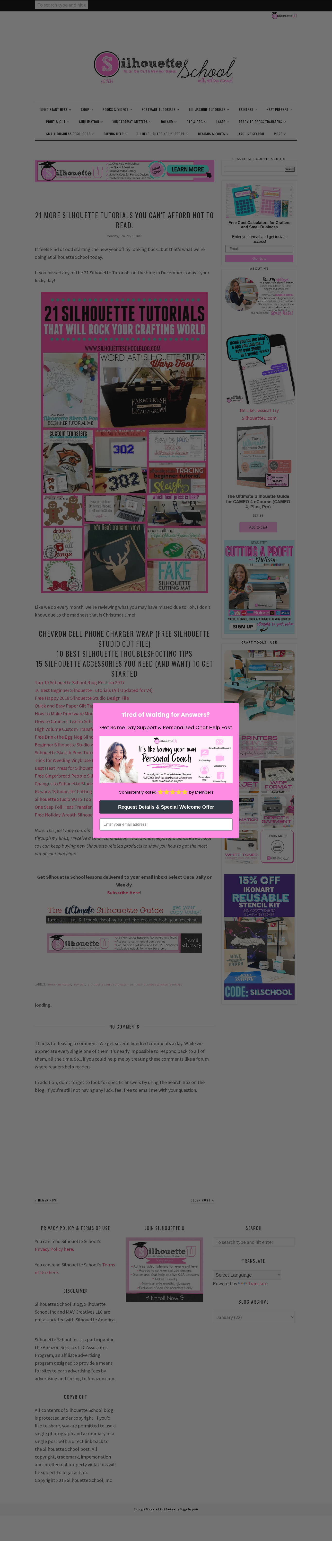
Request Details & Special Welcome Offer (166, 807)
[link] (166, 759)
